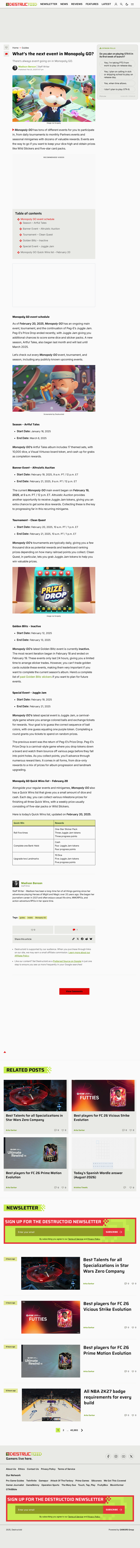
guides (22, 918)
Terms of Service (75, 1239)
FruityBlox (102, 1485)
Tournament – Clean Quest (38, 234)
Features (92, 4)
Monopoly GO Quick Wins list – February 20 (45, 252)
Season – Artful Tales (34, 222)
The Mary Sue (69, 1485)
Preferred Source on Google (67, 961)
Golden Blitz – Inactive (35, 240)
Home (15, 48)
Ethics (21, 1469)
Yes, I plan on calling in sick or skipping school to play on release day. (118, 74)
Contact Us (33, 1469)
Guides (25, 48)
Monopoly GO (40, 918)
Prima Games (82, 1480)
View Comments (74, 991)
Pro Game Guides (15, 1480)
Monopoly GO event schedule (37, 219)
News (64, 4)
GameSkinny (32, 1485)
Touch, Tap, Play (86, 1485)
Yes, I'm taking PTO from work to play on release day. (118, 64)
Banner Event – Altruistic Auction (41, 228)
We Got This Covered (115, 1480)
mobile (30, 918)
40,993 (74, 1430)
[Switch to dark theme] (127, 4)
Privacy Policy (94, 1239)
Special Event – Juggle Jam (38, 246)
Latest (106, 4)
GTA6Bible (11, 1489)
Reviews (76, 4)
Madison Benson (27, 66)
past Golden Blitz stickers (36, 676)
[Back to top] (5, 1051)
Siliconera (96, 1480)
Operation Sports (50, 1485)
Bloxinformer (117, 1485)
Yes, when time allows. (115, 83)
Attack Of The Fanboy (61, 1480)
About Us (11, 1469)
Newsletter (48, 4)
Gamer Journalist (15, 1485)
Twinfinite (31, 1480)
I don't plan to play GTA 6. (117, 89)
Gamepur (43, 1480)
